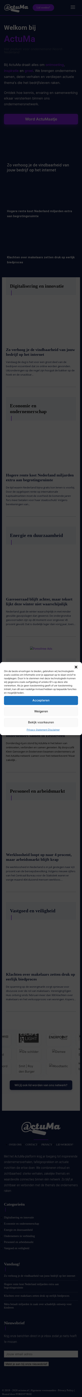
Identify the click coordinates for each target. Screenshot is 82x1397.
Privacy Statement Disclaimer (43, 729)
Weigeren (41, 711)
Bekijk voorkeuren (41, 722)
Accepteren (41, 700)
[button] (76, 667)
